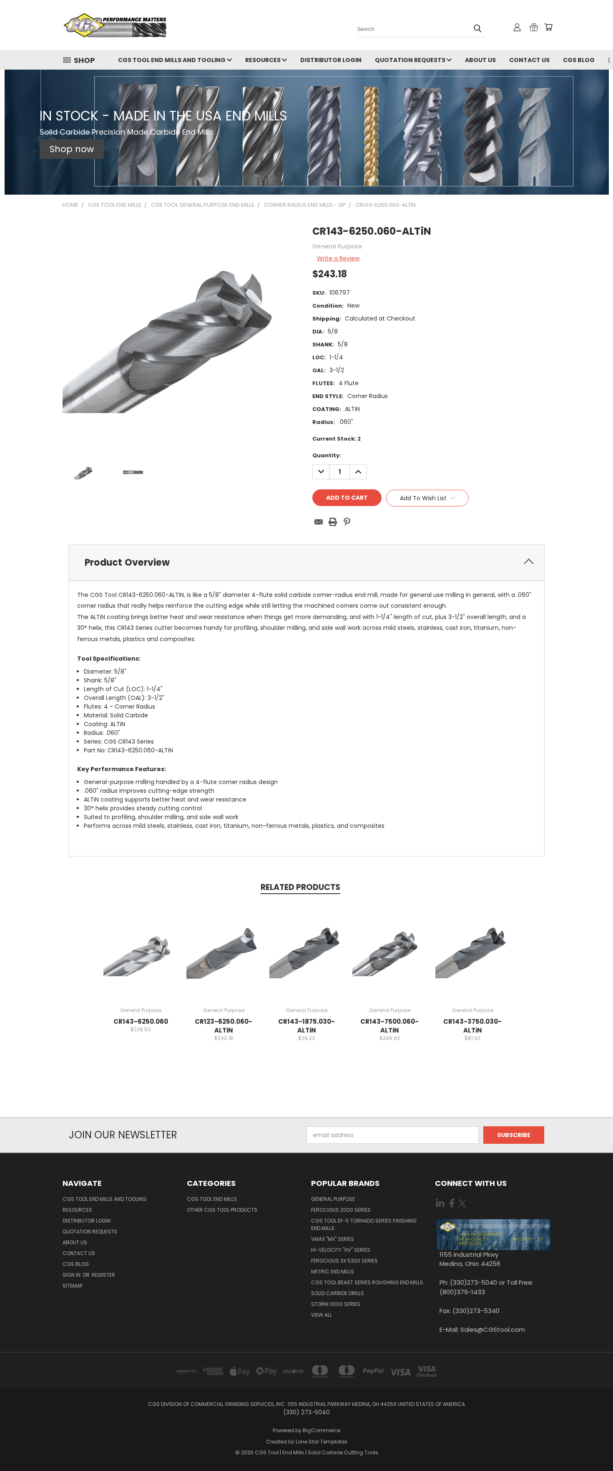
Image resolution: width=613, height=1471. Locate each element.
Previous (591, 1445)
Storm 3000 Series (335, 1304)
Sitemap (73, 1285)
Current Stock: (336, 439)
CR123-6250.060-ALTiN (223, 1026)
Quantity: (326, 455)
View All (321, 1314)
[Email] (318, 522)
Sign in (72, 1274)
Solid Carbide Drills (337, 1293)
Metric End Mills (332, 1271)
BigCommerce (321, 1430)
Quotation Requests (411, 60)
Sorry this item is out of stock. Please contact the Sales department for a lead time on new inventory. (140, 958)
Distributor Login (331, 60)
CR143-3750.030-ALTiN (472, 1026)
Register (103, 1274)
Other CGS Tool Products (222, 1209)
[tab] (306, 562)
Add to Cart (306, 957)
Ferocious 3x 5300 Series (344, 1260)
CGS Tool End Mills (212, 1199)
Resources (263, 60)
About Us (480, 60)
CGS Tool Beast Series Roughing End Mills (367, 1282)
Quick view (140, 927)
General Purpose (333, 1199)
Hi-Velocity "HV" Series (340, 1249)
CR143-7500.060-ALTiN (389, 1026)
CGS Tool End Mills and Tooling (172, 60)
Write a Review (338, 258)
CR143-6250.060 (140, 1021)
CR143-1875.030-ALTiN (306, 1026)
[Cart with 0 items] (548, 27)
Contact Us (529, 60)
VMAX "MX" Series (332, 1239)
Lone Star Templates (321, 1441)
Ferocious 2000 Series (341, 1209)
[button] (72, 149)
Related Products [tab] (300, 887)
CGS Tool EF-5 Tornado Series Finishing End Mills (364, 1224)
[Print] (333, 522)
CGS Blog (579, 60)
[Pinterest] (347, 522)
